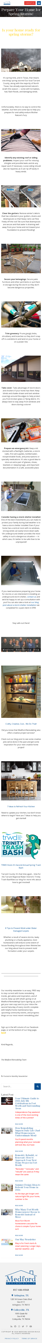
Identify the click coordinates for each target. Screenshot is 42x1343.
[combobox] (17, 1086)
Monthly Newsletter (20, 1076)
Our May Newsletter (25, 1239)
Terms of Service (29, 1339)
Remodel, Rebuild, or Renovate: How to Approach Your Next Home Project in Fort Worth (26, 1160)
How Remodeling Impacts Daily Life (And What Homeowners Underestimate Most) (27, 1131)
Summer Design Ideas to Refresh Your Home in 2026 (27, 1187)
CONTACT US (29, 3)
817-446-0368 (21, 1289)
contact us (32, 596)
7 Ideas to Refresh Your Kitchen (21, 806)
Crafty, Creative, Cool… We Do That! (21, 724)
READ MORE (19, 1124)
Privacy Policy (13, 1339)
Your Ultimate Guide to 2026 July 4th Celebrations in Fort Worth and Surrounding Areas (27, 1103)
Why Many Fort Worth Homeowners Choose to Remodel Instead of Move (27, 1213)
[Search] (37, 1086)
